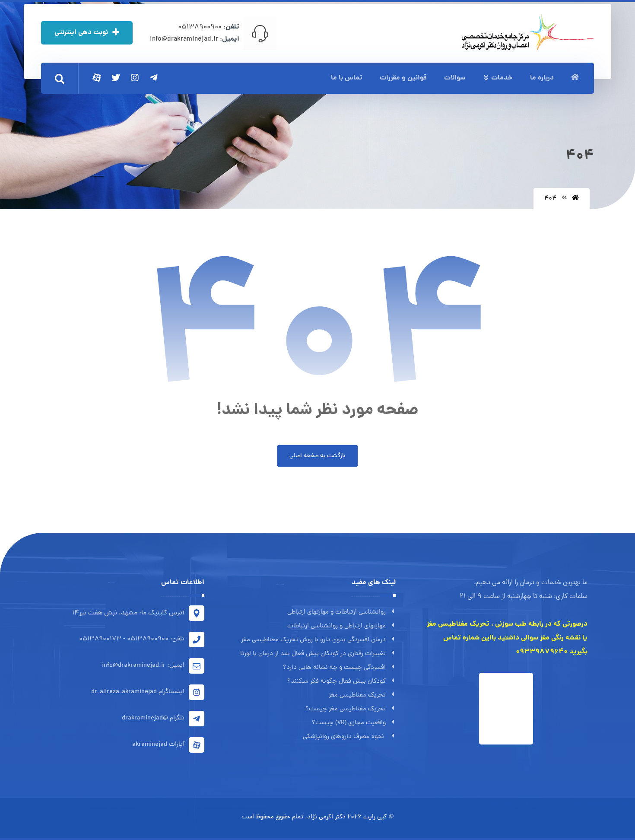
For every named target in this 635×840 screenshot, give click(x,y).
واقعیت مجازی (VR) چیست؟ (349, 723)
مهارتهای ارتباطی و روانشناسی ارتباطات (336, 626)
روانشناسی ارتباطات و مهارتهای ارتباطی (336, 612)
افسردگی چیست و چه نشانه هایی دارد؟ (334, 668)
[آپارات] (96, 77)
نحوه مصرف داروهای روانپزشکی (344, 737)
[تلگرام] (153, 77)
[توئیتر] (115, 77)
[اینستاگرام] (134, 77)
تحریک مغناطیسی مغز (357, 695)
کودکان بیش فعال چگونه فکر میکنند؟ (336, 682)
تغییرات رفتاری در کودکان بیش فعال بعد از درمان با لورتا (313, 654)
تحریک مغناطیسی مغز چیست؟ (345, 709)
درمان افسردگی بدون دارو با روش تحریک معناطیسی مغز (313, 640)
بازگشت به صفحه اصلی (317, 456)
